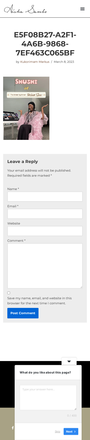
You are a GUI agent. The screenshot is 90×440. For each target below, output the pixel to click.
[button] (82, 8)
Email (12, 206)
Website (13, 223)
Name (13, 189)
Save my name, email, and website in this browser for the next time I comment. (39, 300)
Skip (57, 431)
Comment (16, 241)
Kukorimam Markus (34, 61)
